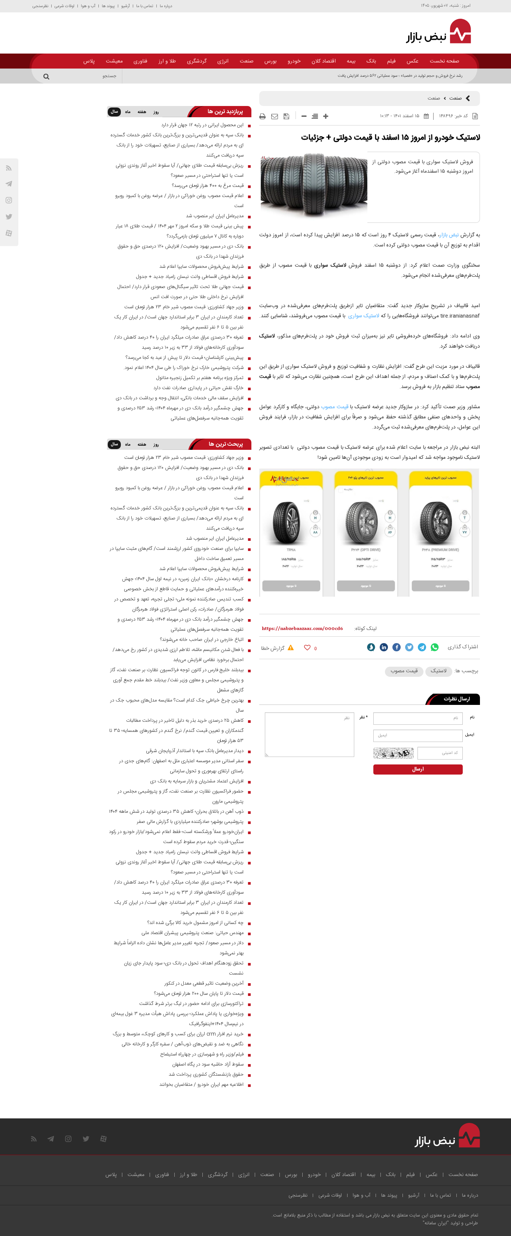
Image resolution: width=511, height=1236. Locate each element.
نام (472, 717)
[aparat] (8, 233)
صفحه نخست (444, 61)
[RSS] (9, 168)
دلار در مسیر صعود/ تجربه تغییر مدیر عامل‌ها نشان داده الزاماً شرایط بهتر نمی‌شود (179, 948)
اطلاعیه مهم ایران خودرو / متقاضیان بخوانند (201, 1085)
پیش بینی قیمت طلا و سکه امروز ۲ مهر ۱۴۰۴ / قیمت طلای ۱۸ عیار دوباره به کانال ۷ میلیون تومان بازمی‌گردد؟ (180, 231)
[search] (47, 76)
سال (114, 112)
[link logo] (434, 31)
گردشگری (196, 61)
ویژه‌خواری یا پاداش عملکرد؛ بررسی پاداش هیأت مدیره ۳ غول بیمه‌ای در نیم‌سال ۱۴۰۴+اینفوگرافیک (177, 1019)
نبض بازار (449, 235)
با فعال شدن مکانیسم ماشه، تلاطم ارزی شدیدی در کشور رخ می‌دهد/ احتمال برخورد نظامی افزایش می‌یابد (178, 655)
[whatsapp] (435, 647)
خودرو (294, 61)
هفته (142, 112)
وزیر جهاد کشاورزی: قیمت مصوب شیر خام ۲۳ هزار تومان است (184, 307)
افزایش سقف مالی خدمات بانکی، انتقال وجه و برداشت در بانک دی (180, 398)
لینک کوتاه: (365, 628)
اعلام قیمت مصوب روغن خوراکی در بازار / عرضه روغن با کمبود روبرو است (179, 201)
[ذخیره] (286, 116)
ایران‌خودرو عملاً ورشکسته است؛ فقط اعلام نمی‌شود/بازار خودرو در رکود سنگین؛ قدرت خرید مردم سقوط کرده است (176, 837)
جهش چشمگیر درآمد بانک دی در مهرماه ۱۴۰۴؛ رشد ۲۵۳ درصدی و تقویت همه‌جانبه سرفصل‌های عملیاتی (180, 413)
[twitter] (409, 647)
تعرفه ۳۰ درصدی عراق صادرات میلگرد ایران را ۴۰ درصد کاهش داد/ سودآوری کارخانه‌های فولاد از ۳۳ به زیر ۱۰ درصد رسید (179, 342)
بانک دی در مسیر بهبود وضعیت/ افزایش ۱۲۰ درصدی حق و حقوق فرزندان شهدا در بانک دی (180, 251)
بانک (371, 61)
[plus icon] (325, 116)
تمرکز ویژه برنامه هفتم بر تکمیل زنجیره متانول (200, 378)
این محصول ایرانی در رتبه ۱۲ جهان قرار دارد (202, 125)
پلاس (89, 61)
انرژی (223, 61)
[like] (307, 647)
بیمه (351, 61)
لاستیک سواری (363, 316)
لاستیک (439, 671)
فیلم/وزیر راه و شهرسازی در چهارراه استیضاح (202, 1054)
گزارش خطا (273, 648)
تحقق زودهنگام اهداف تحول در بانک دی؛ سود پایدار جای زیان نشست (184, 968)
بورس (270, 61)
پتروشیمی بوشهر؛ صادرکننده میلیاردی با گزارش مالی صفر (190, 822)
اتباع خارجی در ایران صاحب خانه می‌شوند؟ (202, 640)
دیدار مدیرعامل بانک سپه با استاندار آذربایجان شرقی (195, 751)
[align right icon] (315, 116)
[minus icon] (304, 116)
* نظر (363, 717)
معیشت (114, 61)
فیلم (391, 61)
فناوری (140, 61)
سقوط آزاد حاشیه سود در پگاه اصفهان (208, 1064)
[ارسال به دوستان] (274, 116)
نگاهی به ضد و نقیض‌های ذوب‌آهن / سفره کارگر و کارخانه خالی (183, 1044)
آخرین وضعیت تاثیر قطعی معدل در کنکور (204, 983)
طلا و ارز (167, 61)
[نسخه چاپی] (262, 116)
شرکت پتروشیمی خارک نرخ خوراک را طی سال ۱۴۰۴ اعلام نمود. (183, 368)
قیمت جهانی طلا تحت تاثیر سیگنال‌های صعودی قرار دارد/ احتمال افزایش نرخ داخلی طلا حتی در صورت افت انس (180, 292)
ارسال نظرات (457, 699)
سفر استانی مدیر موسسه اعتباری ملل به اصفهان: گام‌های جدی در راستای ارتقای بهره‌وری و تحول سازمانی (181, 766)
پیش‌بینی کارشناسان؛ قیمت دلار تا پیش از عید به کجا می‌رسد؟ (185, 358)
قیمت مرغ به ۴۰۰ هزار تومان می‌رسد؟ (208, 186)
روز (156, 112)
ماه (127, 112)
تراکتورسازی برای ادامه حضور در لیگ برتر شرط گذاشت (191, 1004)
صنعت (247, 61)
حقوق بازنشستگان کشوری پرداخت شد (206, 1074)
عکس (413, 61)
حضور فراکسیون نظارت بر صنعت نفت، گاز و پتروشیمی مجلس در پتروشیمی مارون (181, 796)
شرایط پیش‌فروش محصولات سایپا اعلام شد (201, 267)
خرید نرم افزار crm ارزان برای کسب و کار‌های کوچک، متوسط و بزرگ (178, 1034)
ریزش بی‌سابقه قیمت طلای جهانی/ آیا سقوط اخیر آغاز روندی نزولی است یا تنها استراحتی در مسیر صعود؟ (180, 170)
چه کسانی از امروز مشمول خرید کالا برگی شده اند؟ (195, 923)
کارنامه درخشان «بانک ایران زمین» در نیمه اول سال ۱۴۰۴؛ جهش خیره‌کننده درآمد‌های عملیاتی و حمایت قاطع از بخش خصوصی (183, 584)
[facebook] (396, 647)
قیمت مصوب (335, 407)
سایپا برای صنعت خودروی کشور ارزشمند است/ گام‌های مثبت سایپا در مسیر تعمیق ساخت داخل (177, 554)
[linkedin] (384, 647)
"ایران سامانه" (436, 1223)
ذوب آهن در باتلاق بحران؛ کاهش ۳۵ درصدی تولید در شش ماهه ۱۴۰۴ (176, 812)
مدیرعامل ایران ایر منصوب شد (215, 216)
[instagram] (9, 200)
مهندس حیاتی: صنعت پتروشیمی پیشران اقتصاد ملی (192, 933)
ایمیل (470, 734)
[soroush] (371, 647)
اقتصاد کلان (324, 61)
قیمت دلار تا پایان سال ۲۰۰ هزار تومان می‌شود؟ (199, 994)
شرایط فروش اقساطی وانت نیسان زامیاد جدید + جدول (190, 277)
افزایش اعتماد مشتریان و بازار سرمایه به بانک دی (197, 781)
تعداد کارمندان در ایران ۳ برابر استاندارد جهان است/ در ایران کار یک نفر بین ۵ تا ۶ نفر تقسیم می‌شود (179, 322)
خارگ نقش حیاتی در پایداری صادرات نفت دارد (198, 388)
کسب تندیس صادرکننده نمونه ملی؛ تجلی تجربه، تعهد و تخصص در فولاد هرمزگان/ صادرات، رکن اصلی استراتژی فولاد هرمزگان (179, 604)
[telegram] (8, 184)
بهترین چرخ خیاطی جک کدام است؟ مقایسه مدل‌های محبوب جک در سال (177, 705)
